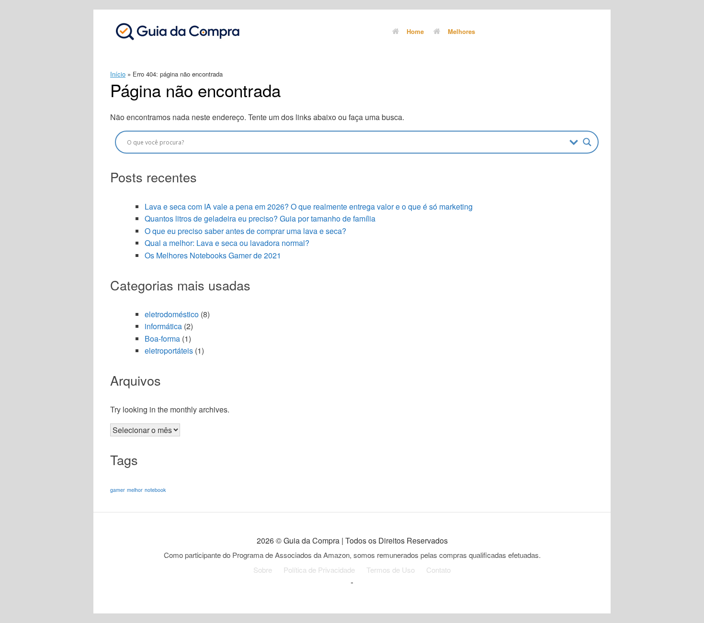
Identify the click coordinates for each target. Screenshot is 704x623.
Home (415, 31)
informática (163, 326)
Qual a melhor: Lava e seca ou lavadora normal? (227, 242)
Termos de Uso (390, 570)
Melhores (461, 31)
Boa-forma (162, 338)
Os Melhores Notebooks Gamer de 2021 (213, 255)
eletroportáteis (169, 350)
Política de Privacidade (319, 570)
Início (117, 73)
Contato (438, 570)
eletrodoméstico (172, 314)
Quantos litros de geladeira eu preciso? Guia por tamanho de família (260, 218)
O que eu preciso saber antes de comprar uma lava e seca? (245, 230)
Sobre (262, 570)
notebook (155, 489)
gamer (117, 489)
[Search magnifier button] (587, 142)
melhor (135, 489)
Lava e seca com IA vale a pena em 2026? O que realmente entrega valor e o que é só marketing (309, 206)
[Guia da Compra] (177, 31)
